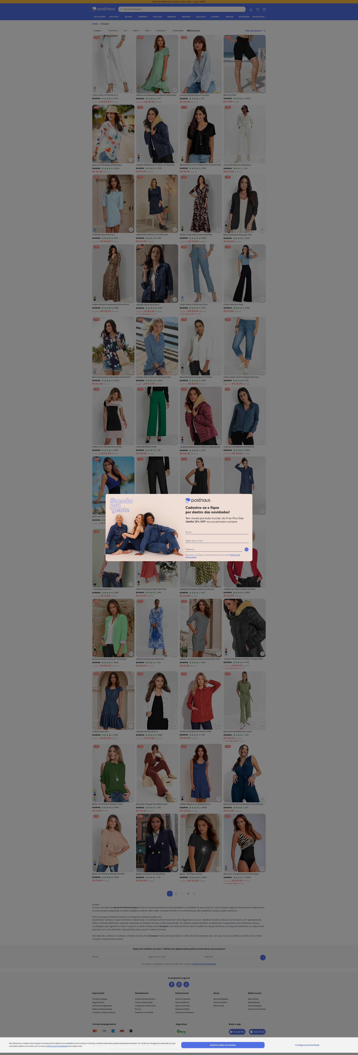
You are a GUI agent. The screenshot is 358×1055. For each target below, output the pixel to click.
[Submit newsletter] (247, 549)
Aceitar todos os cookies (223, 1045)
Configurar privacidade (307, 1045)
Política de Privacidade (56, 1046)
